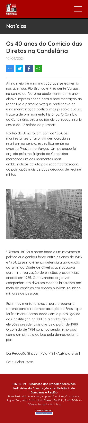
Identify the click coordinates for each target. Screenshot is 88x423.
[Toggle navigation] (78, 8)
